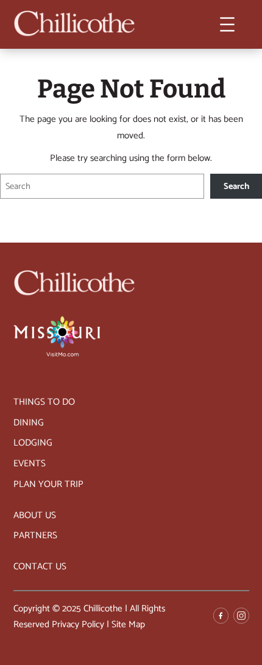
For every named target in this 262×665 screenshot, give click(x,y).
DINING (28, 422)
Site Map (128, 624)
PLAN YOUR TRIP (48, 484)
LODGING (32, 442)
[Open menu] (227, 24)
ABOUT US (34, 515)
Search (236, 186)
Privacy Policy (78, 624)
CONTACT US (39, 566)
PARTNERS (35, 535)
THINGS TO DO (44, 402)
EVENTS (29, 463)
